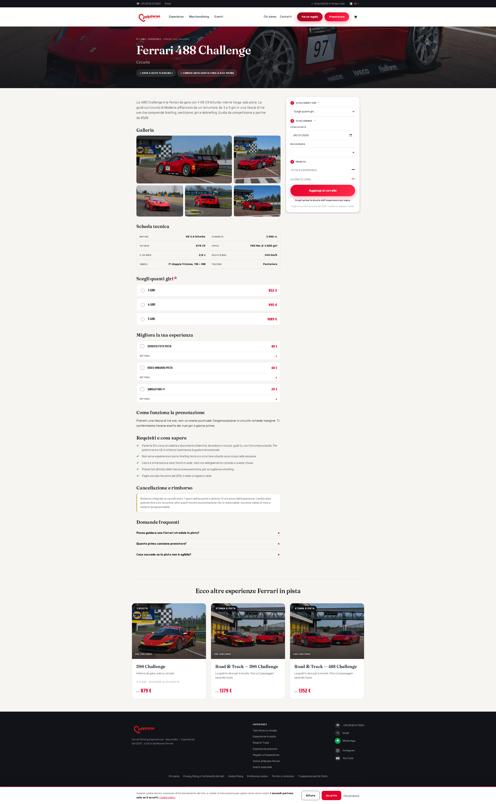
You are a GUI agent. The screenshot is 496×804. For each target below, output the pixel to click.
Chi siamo (270, 17)
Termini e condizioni (283, 776)
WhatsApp (346, 741)
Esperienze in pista (264, 736)
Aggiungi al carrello (323, 190)
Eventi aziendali (262, 767)
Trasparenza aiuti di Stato (312, 776)
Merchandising (199, 17)
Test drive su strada (265, 730)
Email (168, 3)
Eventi (218, 17)
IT (354, 3)
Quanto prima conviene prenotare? (161, 543)
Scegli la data (298, 127)
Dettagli (145, 356)
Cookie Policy (235, 776)
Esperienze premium (265, 749)
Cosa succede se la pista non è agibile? (163, 554)
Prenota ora (336, 17)
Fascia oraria (297, 144)
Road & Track (261, 743)
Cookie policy (167, 797)
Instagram (349, 750)
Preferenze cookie (257, 776)
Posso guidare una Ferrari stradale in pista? (167, 532)
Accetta (331, 795)
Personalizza (351, 796)
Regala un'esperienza (266, 755)
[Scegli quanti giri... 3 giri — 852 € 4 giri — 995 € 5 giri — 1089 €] (322, 112)
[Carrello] (355, 17)
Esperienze (176, 17)
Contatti (286, 17)
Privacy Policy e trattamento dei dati (203, 776)
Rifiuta (310, 795)
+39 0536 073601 (148, 3)
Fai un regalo (310, 17)
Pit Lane (141, 39)
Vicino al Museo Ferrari (266, 761)
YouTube (348, 758)
